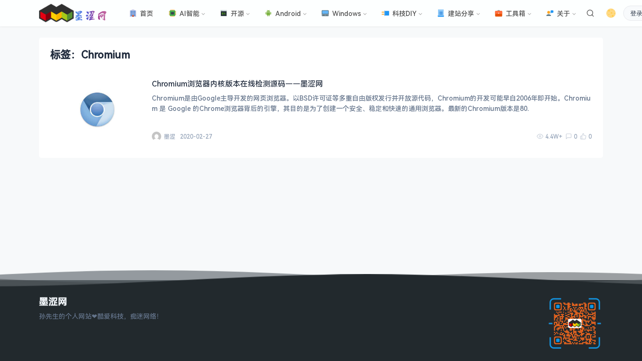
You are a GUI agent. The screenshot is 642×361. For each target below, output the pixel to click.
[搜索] (590, 13)
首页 (146, 13)
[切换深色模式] (611, 13)
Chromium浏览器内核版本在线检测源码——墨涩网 (237, 83)
